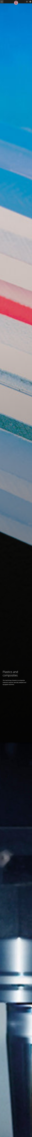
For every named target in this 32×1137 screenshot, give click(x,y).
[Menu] (1, 1)
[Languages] (30, 1)
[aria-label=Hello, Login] (27, 1)
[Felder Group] (16, 3)
